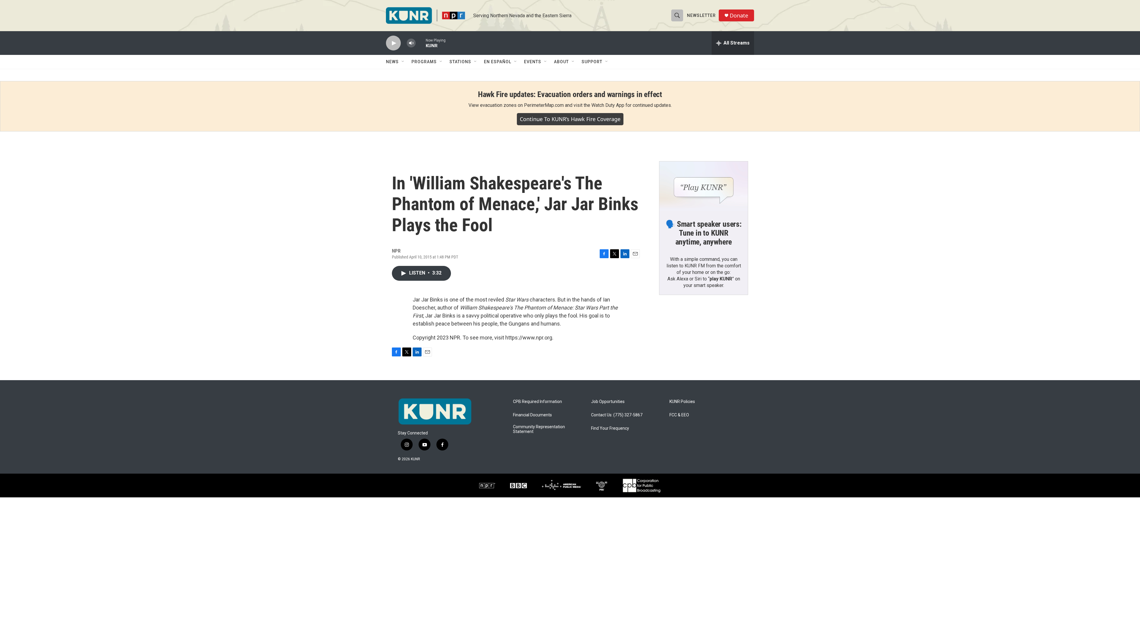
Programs (424, 61)
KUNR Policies (682, 401)
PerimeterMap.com (544, 105)
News (392, 61)
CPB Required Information (537, 401)
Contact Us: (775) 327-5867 (616, 415)
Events (532, 61)
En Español (497, 61)
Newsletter (701, 15)
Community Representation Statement (539, 429)
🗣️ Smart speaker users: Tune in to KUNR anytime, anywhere (704, 233)
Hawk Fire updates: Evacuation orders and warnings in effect (570, 94)
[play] (393, 43)
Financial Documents (532, 415)
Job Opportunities (608, 401)
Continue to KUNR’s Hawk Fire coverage (570, 119)
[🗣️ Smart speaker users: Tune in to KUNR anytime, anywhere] (703, 186)
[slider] (421, 43)
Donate (739, 15)
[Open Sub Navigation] (403, 61)
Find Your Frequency (610, 428)
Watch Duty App (607, 105)
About (561, 61)
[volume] (411, 43)
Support (592, 61)
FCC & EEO (679, 415)
